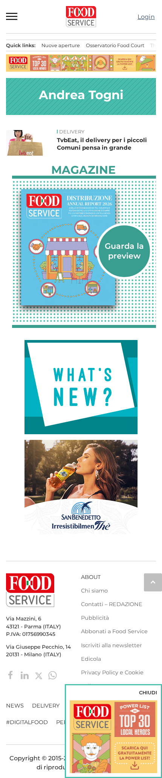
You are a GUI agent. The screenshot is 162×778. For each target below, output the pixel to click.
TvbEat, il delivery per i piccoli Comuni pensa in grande (102, 143)
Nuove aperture (60, 45)
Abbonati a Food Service (114, 631)
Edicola (91, 658)
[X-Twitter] (39, 674)
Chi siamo (94, 590)
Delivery (71, 132)
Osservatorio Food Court (115, 45)
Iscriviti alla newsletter (111, 645)
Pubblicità (95, 617)
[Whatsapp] (52, 674)
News (15, 705)
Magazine (83, 170)
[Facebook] (11, 674)
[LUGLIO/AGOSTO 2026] (84, 247)
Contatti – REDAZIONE (111, 604)
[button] (12, 17)
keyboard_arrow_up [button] (152, 582)
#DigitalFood (27, 722)
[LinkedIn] (25, 674)
